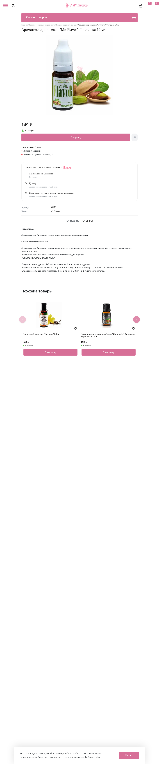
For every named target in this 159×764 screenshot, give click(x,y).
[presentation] (22, 319)
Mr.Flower (55, 211)
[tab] (73, 221)
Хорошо (129, 755)
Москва (67, 167)
